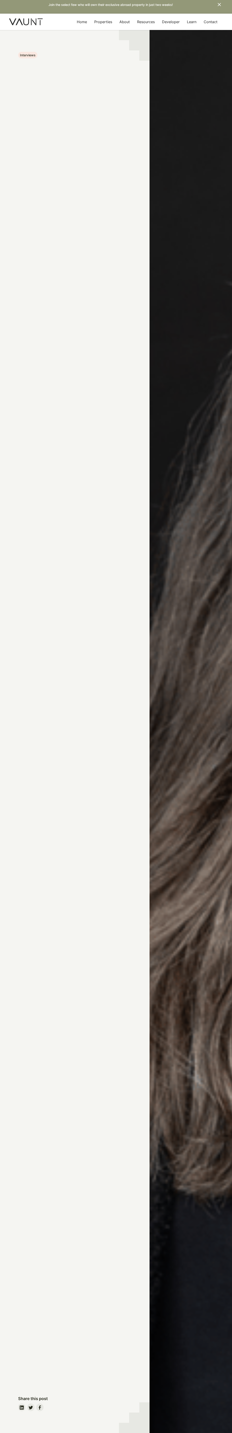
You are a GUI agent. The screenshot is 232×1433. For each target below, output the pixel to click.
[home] (26, 21)
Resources (146, 22)
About (124, 22)
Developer (171, 22)
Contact (211, 22)
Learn (191, 22)
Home (82, 22)
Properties (103, 22)
